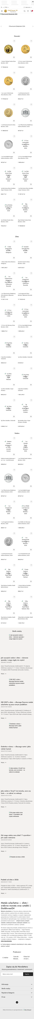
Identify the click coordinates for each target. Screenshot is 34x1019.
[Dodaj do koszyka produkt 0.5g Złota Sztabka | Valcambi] (14, 352)
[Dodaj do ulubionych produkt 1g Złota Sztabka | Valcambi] (31, 336)
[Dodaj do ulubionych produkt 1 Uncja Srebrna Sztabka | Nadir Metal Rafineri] (31, 565)
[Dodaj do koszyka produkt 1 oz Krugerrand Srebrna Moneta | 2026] (14, 517)
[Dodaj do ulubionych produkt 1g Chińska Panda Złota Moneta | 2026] (14, 199)
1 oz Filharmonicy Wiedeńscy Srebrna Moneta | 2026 (25, 125)
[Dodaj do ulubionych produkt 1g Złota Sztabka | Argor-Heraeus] (14, 368)
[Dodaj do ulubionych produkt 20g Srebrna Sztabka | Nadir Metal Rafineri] (14, 565)
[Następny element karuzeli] (32, 957)
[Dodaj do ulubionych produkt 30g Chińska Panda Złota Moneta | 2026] (31, 199)
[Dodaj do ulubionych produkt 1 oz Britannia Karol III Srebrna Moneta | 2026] (31, 73)
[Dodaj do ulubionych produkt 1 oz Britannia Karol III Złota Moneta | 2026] (14, 104)
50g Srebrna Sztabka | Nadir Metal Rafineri (8, 618)
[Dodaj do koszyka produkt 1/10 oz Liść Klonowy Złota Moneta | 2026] (14, 321)
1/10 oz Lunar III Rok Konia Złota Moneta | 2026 (25, 62)
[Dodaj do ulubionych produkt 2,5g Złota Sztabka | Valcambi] (31, 368)
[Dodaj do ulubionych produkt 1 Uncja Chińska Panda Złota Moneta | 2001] (14, 41)
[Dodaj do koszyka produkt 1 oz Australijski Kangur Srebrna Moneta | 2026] (14, 152)
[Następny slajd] (33, 26)
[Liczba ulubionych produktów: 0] (28, 11)
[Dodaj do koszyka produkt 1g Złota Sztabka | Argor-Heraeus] (14, 384)
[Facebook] (17, 1002)
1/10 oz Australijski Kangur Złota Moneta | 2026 (25, 157)
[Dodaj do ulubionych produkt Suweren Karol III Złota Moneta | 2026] (31, 241)
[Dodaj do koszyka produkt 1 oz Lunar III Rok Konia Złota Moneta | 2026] (14, 89)
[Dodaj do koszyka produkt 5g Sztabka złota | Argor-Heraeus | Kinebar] (31, 416)
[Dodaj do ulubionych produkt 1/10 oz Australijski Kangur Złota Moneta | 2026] (31, 136)
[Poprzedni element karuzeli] (2, 957)
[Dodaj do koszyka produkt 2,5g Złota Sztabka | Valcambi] (31, 384)
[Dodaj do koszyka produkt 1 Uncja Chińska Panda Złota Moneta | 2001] (14, 57)
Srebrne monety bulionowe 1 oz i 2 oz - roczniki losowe (8, 459)
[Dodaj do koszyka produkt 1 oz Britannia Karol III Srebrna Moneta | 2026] (31, 89)
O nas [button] (3, 997)
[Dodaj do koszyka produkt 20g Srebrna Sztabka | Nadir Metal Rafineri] (14, 581)
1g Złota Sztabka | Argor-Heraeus (7, 389)
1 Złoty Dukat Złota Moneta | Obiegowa (8, 262)
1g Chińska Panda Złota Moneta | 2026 (7, 220)
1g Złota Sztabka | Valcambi (25, 357)
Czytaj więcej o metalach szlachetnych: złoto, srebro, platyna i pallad (16, 945)
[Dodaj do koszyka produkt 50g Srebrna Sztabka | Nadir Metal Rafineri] (14, 613)
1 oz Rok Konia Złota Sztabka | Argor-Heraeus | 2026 (25, 189)
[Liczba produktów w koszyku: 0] (31, 11)
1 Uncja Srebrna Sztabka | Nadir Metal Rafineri (24, 586)
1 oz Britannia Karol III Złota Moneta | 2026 (8, 125)
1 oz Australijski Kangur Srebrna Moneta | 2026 (7, 157)
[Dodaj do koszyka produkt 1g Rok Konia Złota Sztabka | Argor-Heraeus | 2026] (14, 184)
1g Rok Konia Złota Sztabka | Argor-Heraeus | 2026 (8, 189)
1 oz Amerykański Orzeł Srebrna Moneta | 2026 (24, 554)
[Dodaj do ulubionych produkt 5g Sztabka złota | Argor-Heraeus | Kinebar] (31, 400)
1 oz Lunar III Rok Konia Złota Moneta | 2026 (7, 93)
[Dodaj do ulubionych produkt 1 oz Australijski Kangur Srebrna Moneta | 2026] (14, 136)
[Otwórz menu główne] (2, 11)
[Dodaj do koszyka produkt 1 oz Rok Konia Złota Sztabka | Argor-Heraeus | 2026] (31, 184)
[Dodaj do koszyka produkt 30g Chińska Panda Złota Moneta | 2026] (31, 216)
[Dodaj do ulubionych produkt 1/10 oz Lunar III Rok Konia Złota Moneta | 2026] (31, 41)
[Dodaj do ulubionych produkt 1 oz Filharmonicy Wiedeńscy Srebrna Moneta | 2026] (31, 104)
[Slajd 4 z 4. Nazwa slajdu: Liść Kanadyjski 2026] (17, 19)
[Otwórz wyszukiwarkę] (24, 11)
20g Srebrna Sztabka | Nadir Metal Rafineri (8, 586)
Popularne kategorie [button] (8, 993)
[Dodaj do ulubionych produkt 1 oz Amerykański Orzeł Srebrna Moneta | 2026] (31, 533)
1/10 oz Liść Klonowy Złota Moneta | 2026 (8, 326)
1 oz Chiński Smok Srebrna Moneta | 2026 (24, 459)
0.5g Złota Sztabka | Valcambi (6, 357)
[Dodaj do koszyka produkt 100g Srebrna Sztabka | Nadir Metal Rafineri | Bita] (31, 613)
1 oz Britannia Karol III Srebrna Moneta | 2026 (24, 93)
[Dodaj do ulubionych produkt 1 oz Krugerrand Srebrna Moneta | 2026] (14, 501)
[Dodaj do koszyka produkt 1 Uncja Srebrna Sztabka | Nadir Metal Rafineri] (31, 581)
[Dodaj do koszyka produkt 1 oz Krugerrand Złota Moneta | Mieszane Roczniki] (31, 289)
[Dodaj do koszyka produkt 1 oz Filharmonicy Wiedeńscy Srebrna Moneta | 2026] (31, 120)
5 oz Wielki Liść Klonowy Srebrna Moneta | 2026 (24, 522)
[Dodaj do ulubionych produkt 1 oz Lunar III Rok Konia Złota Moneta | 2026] (14, 73)
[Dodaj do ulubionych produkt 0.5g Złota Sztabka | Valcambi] (14, 336)
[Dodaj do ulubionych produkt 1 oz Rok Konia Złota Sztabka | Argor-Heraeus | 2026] (31, 168)
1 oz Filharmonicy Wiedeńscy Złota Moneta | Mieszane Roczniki (8, 295)
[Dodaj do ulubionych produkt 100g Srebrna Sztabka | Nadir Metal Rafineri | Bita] (31, 597)
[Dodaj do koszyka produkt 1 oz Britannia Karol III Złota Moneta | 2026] (14, 120)
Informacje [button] (5, 984)
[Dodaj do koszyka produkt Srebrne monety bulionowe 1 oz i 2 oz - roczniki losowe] (14, 454)
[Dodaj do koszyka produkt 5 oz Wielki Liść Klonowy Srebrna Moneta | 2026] (31, 517)
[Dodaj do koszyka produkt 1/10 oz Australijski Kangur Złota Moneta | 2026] (31, 152)
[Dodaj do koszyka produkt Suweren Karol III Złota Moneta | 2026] (31, 257)
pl (1, 7)
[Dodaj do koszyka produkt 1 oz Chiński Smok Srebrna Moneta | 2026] (31, 454)
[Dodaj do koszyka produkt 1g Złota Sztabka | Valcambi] (31, 352)
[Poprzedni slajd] (1, 26)
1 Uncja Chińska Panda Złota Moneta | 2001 (8, 62)
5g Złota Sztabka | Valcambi (8, 420)
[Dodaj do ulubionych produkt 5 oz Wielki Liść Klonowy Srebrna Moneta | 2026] (31, 501)
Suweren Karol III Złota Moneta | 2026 (24, 262)
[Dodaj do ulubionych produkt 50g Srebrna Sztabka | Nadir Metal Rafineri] (14, 597)
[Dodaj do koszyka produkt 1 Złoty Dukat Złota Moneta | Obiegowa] (14, 257)
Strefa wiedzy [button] (6, 988)
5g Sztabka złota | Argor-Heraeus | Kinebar (24, 421)
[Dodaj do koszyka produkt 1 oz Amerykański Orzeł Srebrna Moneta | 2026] (31, 549)
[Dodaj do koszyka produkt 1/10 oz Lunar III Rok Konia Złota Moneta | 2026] (31, 57)
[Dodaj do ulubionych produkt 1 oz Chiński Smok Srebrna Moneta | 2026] (31, 438)
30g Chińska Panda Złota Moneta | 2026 (24, 220)
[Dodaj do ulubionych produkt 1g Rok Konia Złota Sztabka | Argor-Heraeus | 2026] (14, 168)
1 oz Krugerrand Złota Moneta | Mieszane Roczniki (25, 294)
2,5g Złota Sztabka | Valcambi (23, 389)
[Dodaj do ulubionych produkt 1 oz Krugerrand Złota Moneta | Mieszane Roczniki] (31, 273)
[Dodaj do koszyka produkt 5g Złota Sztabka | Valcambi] (14, 416)
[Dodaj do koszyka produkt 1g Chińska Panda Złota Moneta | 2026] (14, 216)
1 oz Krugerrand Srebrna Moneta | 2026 (7, 522)
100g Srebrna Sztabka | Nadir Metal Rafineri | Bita (25, 618)
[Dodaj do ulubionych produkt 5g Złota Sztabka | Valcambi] (14, 400)
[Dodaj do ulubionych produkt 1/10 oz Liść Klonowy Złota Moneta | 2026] (14, 305)
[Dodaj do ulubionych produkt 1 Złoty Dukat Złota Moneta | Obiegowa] (14, 241)
